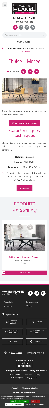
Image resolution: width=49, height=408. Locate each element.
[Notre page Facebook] (21, 27)
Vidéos (29, 306)
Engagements (32, 378)
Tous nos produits (17, 49)
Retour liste (14, 72)
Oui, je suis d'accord (19, 401)
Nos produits (23, 42)
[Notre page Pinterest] (32, 27)
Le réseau (28, 374)
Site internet (15, 374)
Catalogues (18, 378)
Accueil (15, 388)
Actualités (8, 306)
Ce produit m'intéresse (26, 123)
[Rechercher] (44, 35)
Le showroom (32, 302)
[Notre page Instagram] (26, 27)
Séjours (32, 49)
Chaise (41, 49)
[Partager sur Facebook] (30, 71)
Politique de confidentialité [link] (34, 405)
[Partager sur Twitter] (36, 71)
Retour (25, 188)
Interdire (35, 401)
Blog (38, 374)
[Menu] (4, 4)
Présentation (9, 302)
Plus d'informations (14, 405)
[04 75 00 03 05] (15, 27)
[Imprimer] (23, 71)
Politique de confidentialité (25, 393)
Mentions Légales (30, 388)
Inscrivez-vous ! (35, 353)
